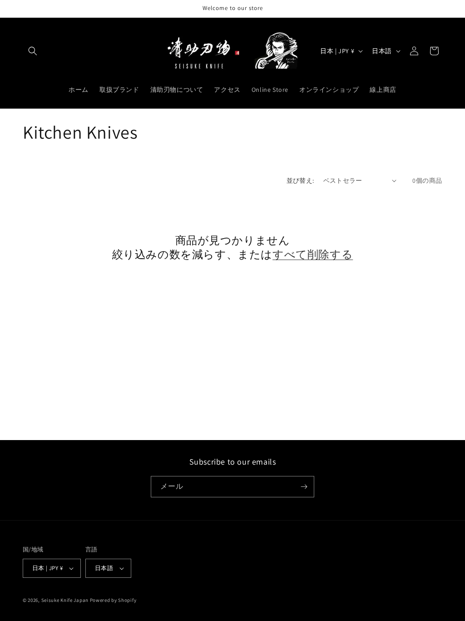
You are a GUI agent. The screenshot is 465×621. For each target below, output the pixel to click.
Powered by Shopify (113, 600)
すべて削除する (312, 254)
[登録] (304, 486)
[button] (33, 51)
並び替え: (300, 180)
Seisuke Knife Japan (65, 600)
